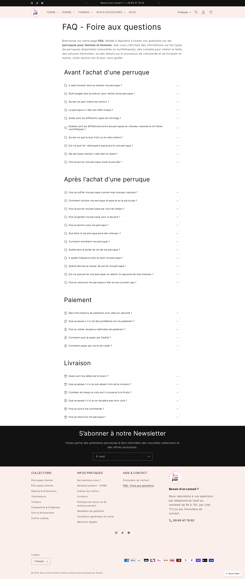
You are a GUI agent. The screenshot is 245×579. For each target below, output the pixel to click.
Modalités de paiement (90, 511)
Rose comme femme (49, 573)
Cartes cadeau (40, 518)
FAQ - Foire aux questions (138, 485)
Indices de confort (88, 491)
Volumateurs (38, 496)
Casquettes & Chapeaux (45, 507)
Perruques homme (42, 485)
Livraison (82, 496)
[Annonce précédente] (86, 3)
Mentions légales (87, 522)
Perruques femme (42, 480)
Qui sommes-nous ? (89, 480)
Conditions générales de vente (95, 516)
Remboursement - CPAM (92, 485)
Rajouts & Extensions (44, 491)
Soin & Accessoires (42, 512)
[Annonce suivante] (159, 3)
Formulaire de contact (136, 480)
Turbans (36, 501)
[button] (52, 12)
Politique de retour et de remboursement (92, 503)
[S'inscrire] (148, 456)
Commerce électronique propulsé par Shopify (81, 573)
